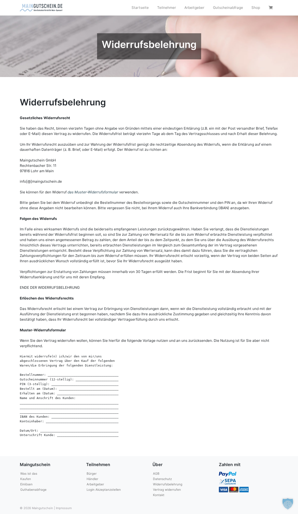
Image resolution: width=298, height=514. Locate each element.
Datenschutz (162, 479)
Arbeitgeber (194, 7)
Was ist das (28, 473)
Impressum (64, 508)
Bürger (92, 473)
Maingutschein (42, 508)
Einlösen (26, 484)
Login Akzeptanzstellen (104, 489)
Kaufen (25, 479)
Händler (92, 479)
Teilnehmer (166, 7)
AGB (156, 473)
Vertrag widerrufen (167, 489)
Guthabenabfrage (33, 489)
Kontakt (158, 495)
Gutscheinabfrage (228, 7)
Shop (255, 7)
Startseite (140, 7)
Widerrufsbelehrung (167, 484)
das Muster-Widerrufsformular (93, 192)
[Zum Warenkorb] (271, 7)
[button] (288, 504)
